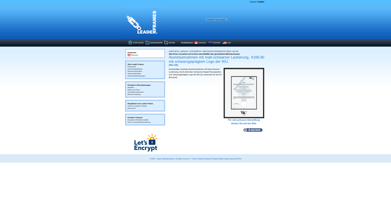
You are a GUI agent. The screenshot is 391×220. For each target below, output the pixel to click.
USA (229, 43)
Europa (216, 43)
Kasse (172, 43)
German (253, 2)
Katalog (184, 51)
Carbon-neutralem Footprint (137, 106)
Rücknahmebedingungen (136, 76)
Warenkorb (156, 43)
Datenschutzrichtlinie (135, 71)
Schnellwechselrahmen (136, 92)
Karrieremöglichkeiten (135, 69)
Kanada (202, 43)
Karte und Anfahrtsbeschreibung (139, 122)
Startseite (138, 43)
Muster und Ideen (134, 90)
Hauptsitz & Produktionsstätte (138, 120)
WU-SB (235, 51)
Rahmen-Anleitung (134, 94)
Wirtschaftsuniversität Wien (217, 51)
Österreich (195, 51)
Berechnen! (132, 108)
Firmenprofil (132, 67)
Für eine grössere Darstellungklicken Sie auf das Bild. (244, 122)
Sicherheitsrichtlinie (134, 73)
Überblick (131, 87)
